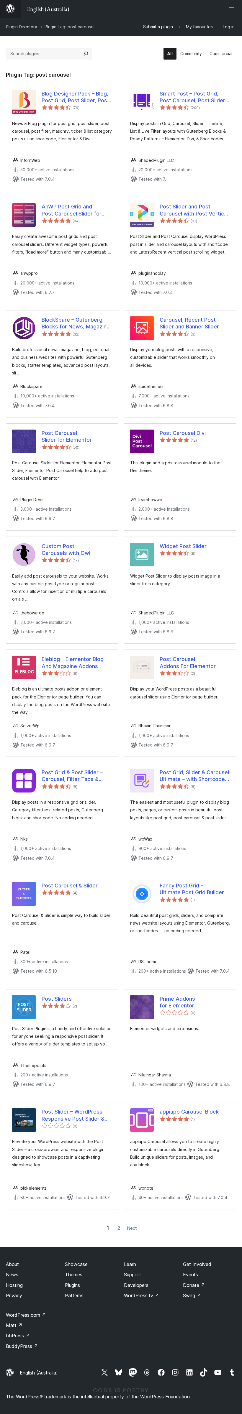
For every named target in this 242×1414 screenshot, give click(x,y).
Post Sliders (57, 999)
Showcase (76, 1264)
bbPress (18, 1336)
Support (132, 1274)
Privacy (14, 1295)
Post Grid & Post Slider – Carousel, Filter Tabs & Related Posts (72, 776)
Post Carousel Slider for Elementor (67, 436)
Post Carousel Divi (183, 433)
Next (132, 1228)
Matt (14, 1325)
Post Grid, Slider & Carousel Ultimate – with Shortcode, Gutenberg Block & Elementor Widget (194, 776)
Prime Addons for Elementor (177, 1002)
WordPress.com (26, 1315)
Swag (192, 1295)
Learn (130, 1264)
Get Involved (197, 1264)
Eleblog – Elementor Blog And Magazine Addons (73, 662)
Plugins (72, 1285)
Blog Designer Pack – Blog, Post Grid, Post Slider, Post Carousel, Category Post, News (75, 97)
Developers (136, 1285)
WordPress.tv (141, 1295)
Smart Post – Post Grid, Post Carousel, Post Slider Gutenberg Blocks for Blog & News (193, 97)
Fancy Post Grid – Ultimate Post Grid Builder (192, 888)
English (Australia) (39, 1373)
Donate (194, 1285)
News (12, 1274)
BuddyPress (22, 1346)
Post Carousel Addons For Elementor (188, 662)
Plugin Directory (21, 26)
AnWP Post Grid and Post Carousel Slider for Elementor (72, 210)
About (12, 1264)
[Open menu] (232, 9)
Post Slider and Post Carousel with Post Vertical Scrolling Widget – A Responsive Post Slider (194, 210)
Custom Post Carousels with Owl (66, 549)
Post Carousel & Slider (70, 885)
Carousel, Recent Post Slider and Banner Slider (189, 323)
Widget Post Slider (183, 546)
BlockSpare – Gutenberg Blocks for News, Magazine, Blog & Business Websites (76, 323)
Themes (73, 1274)
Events (190, 1274)
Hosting (14, 1285)
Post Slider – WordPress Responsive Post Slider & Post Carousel (73, 1115)
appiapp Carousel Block (189, 1112)
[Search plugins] (86, 54)
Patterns (74, 1295)
